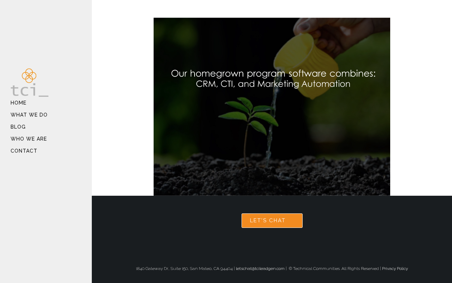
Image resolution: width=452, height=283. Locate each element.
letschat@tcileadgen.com (260, 268)
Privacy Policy (395, 268)
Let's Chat (268, 220)
